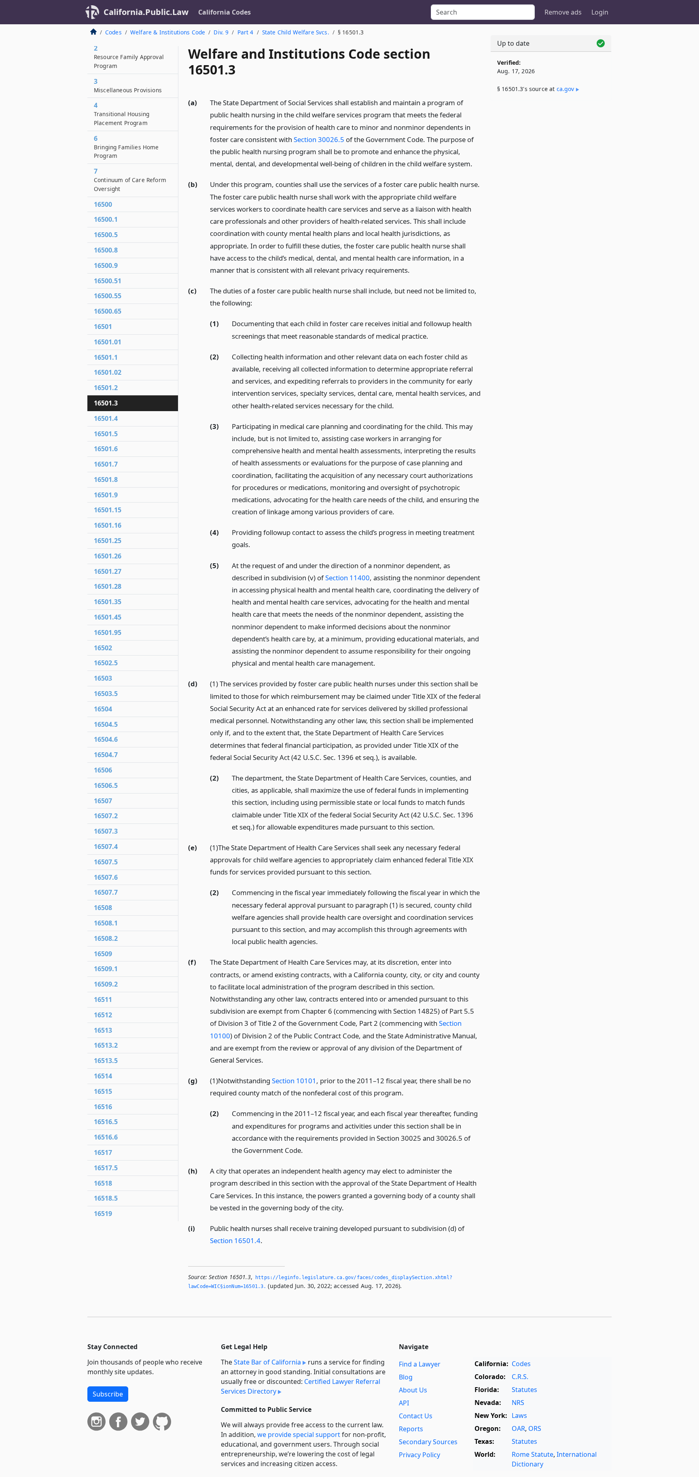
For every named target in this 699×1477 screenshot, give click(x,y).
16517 (103, 1152)
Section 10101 (294, 1080)
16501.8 (106, 479)
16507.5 (106, 861)
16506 (103, 770)
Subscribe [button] (108, 1394)
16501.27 (107, 571)
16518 (103, 1183)
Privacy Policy (419, 1454)
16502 (103, 647)
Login (599, 12)
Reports (411, 1428)
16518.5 (106, 1198)
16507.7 (106, 892)
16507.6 (106, 877)
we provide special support (298, 1434)
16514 (103, 1076)
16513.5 (106, 1060)
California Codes (224, 12)
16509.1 (106, 968)
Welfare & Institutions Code (167, 32)
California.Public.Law (146, 11)
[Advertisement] (551, 233)
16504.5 (106, 724)
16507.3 (106, 831)
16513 (103, 1030)
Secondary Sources (428, 1441)
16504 (103, 709)
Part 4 (245, 32)
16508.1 (106, 923)
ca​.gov (565, 89)
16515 (103, 1091)
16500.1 (106, 219)
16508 (103, 907)
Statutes (524, 1389)
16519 (103, 1213)
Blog (406, 1377)
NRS (518, 1402)
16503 (103, 678)
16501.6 (106, 448)
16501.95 (107, 632)
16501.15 (107, 509)
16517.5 (106, 1167)
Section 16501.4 (235, 1240)
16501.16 (107, 525)
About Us (413, 1390)
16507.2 (106, 815)
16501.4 (106, 418)
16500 (103, 204)
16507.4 (106, 846)
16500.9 (106, 265)
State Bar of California (267, 1362)
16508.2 (106, 938)
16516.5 (106, 1121)
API (404, 1402)
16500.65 (107, 311)
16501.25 (107, 540)
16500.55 (107, 295)
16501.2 (106, 387)
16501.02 (107, 372)
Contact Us (415, 1415)
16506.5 (106, 785)
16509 (103, 953)
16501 (103, 326)
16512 (103, 1014)
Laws (519, 1415)
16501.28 (107, 586)
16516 (103, 1106)
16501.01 (107, 341)
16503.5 (106, 693)
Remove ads (563, 12)
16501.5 (106, 433)
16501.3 (106, 403)
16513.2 (106, 1045)
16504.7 (106, 754)
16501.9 (106, 494)
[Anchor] (477, 163)
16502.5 (106, 662)
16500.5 (106, 234)
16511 (103, 999)
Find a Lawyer (420, 1364)
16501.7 (106, 464)
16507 (103, 800)
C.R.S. (520, 1376)
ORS (534, 1428)
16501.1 (106, 357)
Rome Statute (532, 1454)
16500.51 (107, 280)
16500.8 (106, 250)
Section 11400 (347, 577)
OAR (518, 1428)
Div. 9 (221, 32)
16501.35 (107, 601)
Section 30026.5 (319, 139)
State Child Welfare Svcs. (295, 32)
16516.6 (106, 1137)
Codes (113, 32)
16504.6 (106, 739)
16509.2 (106, 984)
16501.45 (107, 617)
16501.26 (107, 556)
